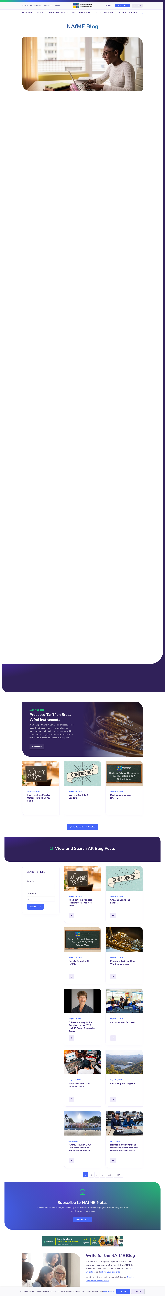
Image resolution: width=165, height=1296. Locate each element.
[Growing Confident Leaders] (113, 915)
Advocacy (108, 13)
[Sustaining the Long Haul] (113, 1099)
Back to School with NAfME (120, 796)
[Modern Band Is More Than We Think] (71, 1099)
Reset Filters (35, 907)
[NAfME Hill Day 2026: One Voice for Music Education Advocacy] (71, 1160)
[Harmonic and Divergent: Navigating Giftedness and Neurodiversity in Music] (113, 1160)
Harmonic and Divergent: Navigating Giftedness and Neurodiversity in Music (124, 1147)
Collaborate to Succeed (122, 1022)
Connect (109, 6)
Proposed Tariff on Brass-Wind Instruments (51, 717)
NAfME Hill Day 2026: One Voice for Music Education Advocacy (80, 1147)
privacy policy (108, 1291)
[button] (141, 13)
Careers (57, 6)
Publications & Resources (34, 13)
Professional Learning (82, 13)
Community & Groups (58, 13)
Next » (118, 1174)
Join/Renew (122, 6)
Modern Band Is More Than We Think (80, 1085)
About (25, 6)
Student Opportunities (127, 13)
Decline (138, 1291)
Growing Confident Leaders (78, 796)
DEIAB (98, 13)
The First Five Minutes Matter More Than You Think (38, 797)
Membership (35, 6)
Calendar (47, 6)
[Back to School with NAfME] (71, 976)
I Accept (123, 1291)
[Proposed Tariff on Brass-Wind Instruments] (113, 976)
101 (109, 1174)
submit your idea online (111, 1272)
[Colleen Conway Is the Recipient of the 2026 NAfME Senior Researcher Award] (71, 1038)
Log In (138, 5)
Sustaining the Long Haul (123, 1083)
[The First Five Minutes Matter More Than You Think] (71, 915)
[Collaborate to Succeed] (113, 1038)
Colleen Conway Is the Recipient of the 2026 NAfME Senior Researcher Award (82, 1027)
